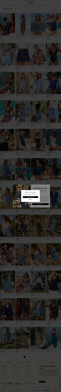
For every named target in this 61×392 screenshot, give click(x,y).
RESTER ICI (30, 199)
